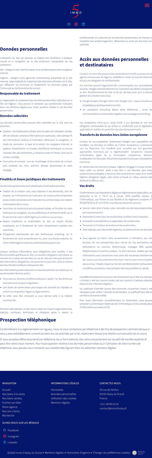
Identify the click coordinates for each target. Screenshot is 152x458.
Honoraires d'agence (78, 453)
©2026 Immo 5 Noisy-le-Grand (24, 453)
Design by (141, 452)
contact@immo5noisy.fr (113, 408)
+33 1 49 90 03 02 (109, 404)
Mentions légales (54, 453)
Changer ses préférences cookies (111, 453)
